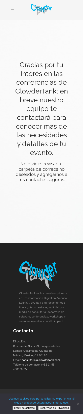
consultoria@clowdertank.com (41, 360)
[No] (78, 404)
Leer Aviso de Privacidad (54, 407)
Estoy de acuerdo (24, 407)
